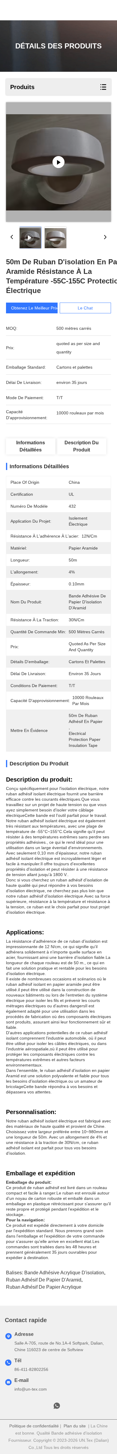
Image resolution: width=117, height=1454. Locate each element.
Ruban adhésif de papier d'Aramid (43, 1279)
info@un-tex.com (30, 1389)
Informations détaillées (30, 446)
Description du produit (81, 446)
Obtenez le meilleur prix (34, 308)
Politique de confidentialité (34, 1426)
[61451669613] (56, 1407)
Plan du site (75, 1426)
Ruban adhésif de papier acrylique (43, 1287)
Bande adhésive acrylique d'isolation (64, 1272)
